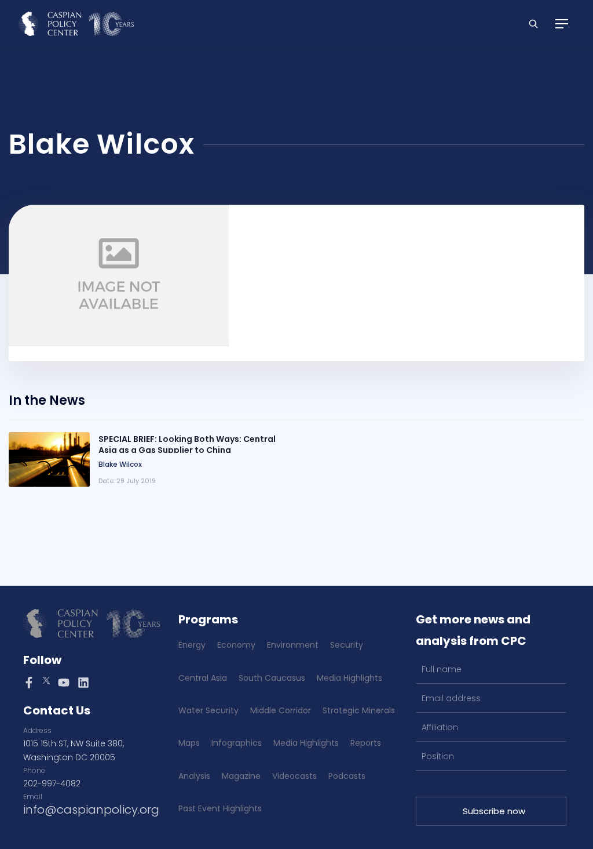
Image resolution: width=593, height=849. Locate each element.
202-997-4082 (51, 783)
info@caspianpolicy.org (91, 809)
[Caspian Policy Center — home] (76, 24)
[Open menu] (561, 24)
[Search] (533, 24)
